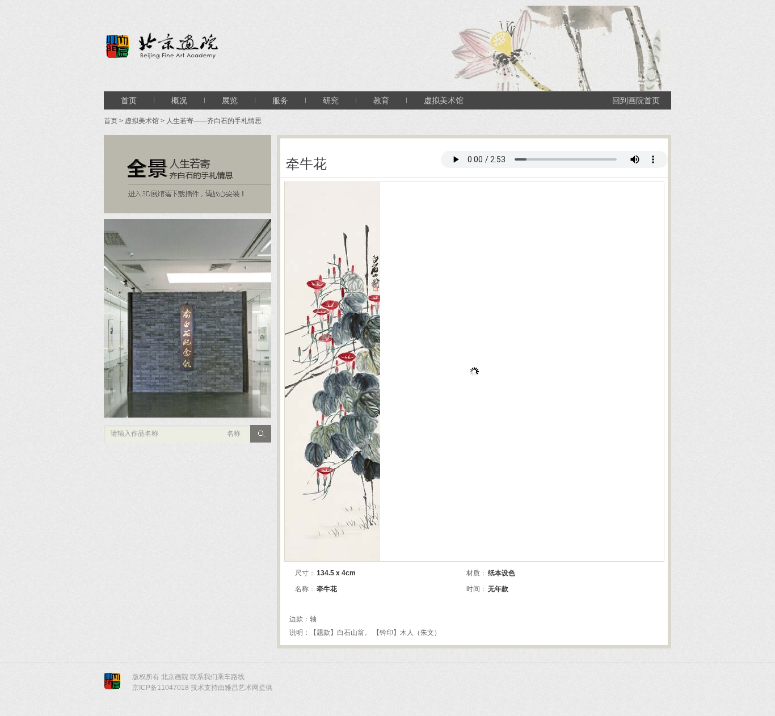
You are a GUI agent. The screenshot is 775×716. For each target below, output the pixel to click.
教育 (381, 100)
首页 (129, 100)
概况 (179, 100)
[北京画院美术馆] (207, 46)
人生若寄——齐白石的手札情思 (214, 121)
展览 (230, 100)
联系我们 (203, 677)
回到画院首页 (636, 100)
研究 (331, 100)
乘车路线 (231, 677)
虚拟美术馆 (444, 100)
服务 (280, 100)
